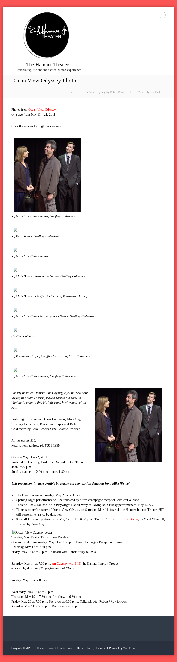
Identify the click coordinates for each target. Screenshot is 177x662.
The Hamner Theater (47, 64)
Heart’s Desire (128, 519)
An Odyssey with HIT (66, 563)
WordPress (129, 648)
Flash (88, 648)
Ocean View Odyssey (42, 109)
